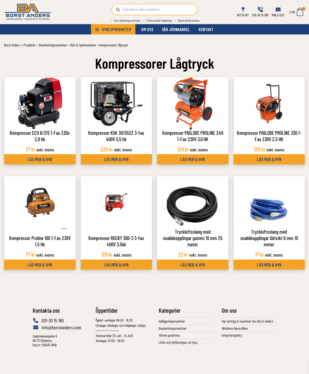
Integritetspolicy (232, 335)
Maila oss (278, 15)
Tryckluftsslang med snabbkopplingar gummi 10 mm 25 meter (192, 238)
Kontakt (206, 29)
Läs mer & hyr (40, 159)
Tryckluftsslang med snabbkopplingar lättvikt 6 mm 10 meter (269, 238)
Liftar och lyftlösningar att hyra (178, 342)
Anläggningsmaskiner (172, 321)
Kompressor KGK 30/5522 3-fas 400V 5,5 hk (116, 136)
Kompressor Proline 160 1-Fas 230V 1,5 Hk (40, 241)
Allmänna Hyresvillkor (235, 328)
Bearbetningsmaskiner (173, 328)
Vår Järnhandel (176, 29)
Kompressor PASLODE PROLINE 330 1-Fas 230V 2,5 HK (269, 136)
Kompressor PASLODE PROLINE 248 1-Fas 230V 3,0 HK (192, 136)
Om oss (147, 29)
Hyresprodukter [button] (116, 29)
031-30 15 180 (260, 15)
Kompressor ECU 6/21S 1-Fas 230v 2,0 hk (40, 136)
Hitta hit (243, 15)
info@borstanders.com (61, 327)
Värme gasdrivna (169, 335)
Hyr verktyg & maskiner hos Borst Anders (247, 321)
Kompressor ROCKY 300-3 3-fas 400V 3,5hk (116, 241)
